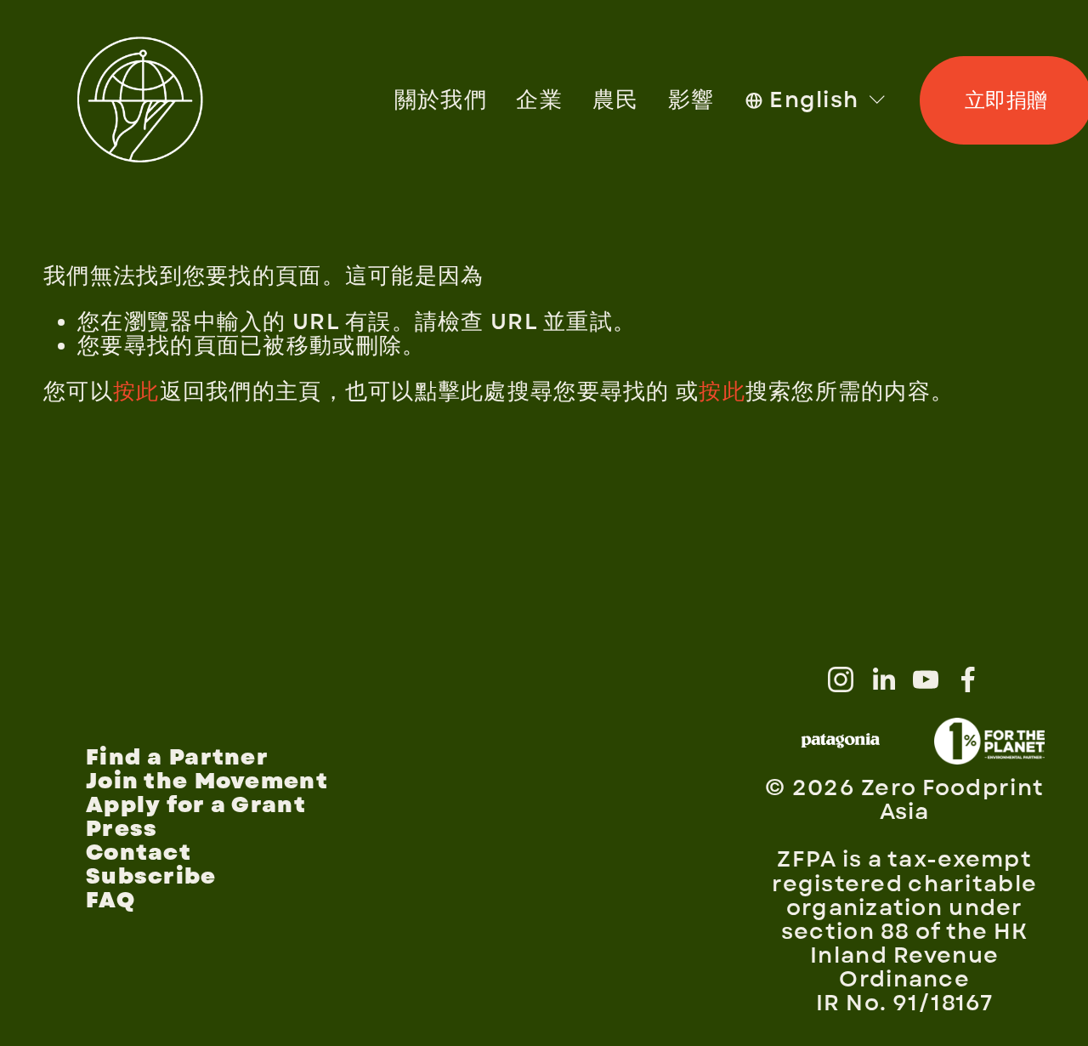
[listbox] (816, 101)
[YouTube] (925, 679)
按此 (136, 392)
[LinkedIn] (883, 679)
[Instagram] (840, 679)
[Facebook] (968, 679)
